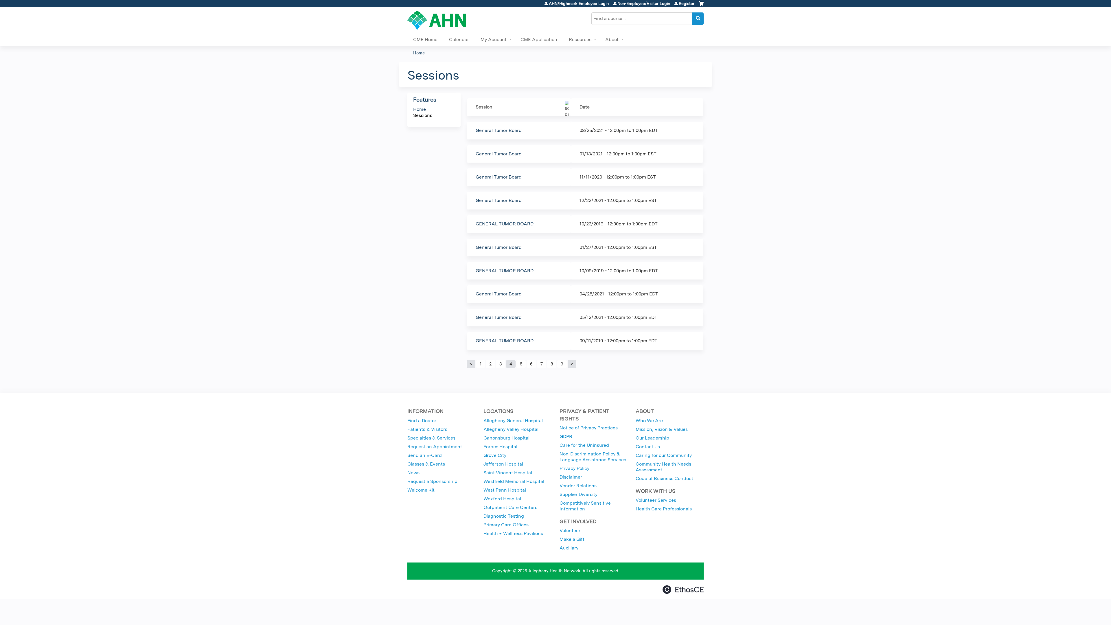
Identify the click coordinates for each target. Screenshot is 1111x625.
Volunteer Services (656, 500)
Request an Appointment (434, 446)
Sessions (422, 115)
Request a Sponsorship (432, 481)
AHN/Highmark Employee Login (579, 3)
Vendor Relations (578, 485)
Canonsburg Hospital (506, 438)
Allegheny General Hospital (513, 420)
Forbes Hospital (500, 446)
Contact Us (648, 446)
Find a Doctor (421, 420)
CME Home (425, 39)
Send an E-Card (424, 455)
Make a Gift (572, 539)
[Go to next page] (572, 364)
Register (686, 3)
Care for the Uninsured (584, 445)
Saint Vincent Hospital (507, 472)
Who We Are (649, 420)
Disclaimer (571, 477)
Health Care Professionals (664, 509)
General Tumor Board (499, 130)
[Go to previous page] (471, 364)
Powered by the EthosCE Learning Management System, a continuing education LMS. (683, 589)
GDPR (566, 436)
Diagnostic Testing (503, 516)
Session (484, 107)
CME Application (538, 39)
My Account (494, 39)
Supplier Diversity (578, 494)
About (612, 39)
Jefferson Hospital (503, 464)
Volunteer (570, 530)
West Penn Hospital (504, 490)
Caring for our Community (664, 455)
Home (419, 52)
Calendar (459, 39)
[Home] (436, 20)
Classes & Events (426, 464)
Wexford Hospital (502, 498)
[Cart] (701, 5)
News (413, 472)
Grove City (494, 455)
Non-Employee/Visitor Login (643, 3)
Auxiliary (569, 548)
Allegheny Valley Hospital (510, 429)
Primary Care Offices (506, 524)
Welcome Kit (421, 490)
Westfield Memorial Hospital (513, 481)
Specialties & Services (431, 438)
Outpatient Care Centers (510, 507)
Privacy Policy (574, 468)
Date (585, 107)
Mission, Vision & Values (662, 429)
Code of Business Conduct (664, 478)
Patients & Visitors (427, 429)
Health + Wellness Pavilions (513, 533)
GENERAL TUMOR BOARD (505, 224)
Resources (580, 39)
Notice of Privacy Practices (589, 428)
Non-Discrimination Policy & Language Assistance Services (593, 456)
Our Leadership (652, 438)
